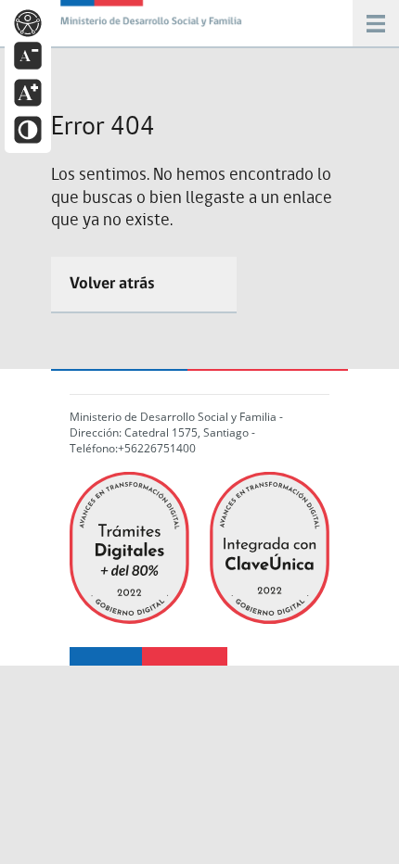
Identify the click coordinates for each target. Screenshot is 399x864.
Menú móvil (376, 23)
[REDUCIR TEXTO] (27, 54)
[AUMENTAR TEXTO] (27, 91)
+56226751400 (157, 448)
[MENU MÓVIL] (153, 18)
